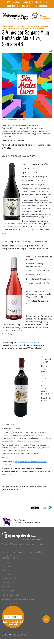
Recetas (5, 561)
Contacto (6, 582)
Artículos (6, 566)
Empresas (6, 574)
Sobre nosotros (9, 578)
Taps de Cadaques (10, 594)
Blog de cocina (8, 557)
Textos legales (8, 590)
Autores (5, 570)
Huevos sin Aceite (10, 603)
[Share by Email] (45, 508)
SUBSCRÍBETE (13, 616)
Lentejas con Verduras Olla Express (18, 599)
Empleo (5, 586)
